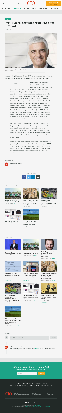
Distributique (38, 406)
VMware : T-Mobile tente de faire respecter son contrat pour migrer (30, 275)
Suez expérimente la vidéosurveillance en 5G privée (48, 297)
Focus (34, 8)
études (26, 8)
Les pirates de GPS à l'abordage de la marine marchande (12, 275)
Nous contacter (17, 383)
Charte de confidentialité (42, 383)
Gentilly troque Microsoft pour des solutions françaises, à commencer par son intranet (30, 202)
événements (17, 8)
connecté (36, 348)
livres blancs (43, 8)
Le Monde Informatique (30, 406)
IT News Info (37, 405)
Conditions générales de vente (18, 385)
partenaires (55, 8)
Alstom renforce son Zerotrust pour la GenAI (12, 200)
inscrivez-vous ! (14, 350)
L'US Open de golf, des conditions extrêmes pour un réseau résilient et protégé (30, 224)
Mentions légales (28, 383)
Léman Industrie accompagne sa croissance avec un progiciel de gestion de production (49, 202)
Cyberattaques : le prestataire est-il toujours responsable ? (13, 253)
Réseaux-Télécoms (46, 406)
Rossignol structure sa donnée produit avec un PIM (13, 222)
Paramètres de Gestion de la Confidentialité (40, 385)
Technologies (8, 280)
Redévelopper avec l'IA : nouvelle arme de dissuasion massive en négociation (48, 254)
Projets (7, 19)
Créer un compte (53, 3)
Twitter (23, 165)
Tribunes (18, 257)
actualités (6, 8)
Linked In (19, 165)
